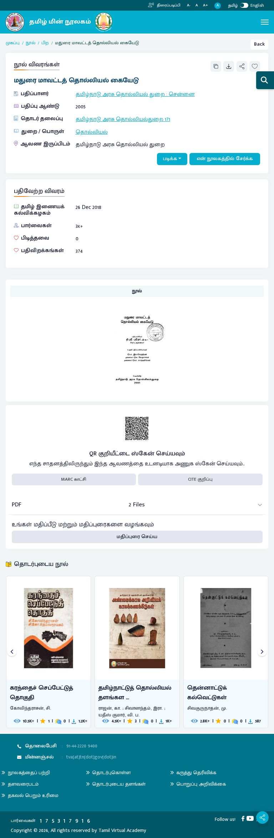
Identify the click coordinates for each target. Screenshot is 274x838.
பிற (45, 43)
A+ (205, 5)
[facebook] (244, 818)
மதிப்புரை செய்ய (137, 536)
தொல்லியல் (92, 132)
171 (167, 119)
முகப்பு (13, 43)
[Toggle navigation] (265, 22)
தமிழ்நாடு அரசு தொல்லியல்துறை (119, 119)
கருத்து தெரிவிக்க (196, 772)
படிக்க (170, 158)
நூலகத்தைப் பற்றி (29, 772)
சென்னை (182, 94)
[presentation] (12, 652)
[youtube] (251, 818)
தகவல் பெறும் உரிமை (33, 795)
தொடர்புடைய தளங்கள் (119, 784)
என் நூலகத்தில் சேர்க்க (225, 158)
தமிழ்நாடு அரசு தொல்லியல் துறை (120, 94)
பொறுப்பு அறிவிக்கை (201, 784)
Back (259, 44)
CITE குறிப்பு (200, 479)
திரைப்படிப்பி (168, 5)
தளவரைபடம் (23, 784)
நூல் (30, 43)
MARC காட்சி (73, 479)
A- (189, 5)
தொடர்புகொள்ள (111, 772)
